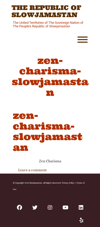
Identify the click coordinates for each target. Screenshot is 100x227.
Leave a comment (32, 170)
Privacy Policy (68, 182)
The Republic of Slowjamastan (46, 11)
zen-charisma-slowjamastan (47, 131)
